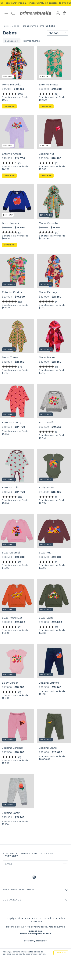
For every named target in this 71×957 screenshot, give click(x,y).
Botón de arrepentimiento (35, 933)
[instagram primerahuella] (34, 877)
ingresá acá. (35, 931)
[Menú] (6, 13)
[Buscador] (13, 13)
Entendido (60, 953)
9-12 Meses (10, 41)
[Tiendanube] (35, 941)
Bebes (15, 26)
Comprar (9, 106)
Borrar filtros (31, 40)
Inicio (6, 26)
